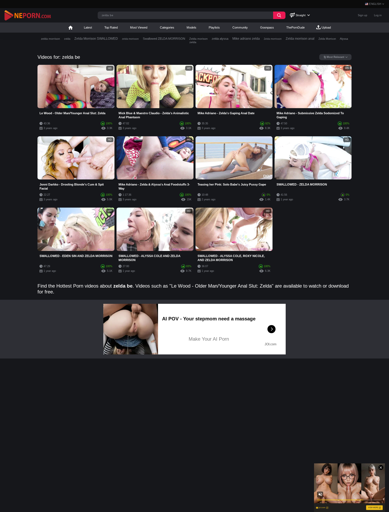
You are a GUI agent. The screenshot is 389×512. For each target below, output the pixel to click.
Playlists (214, 27)
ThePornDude (295, 27)
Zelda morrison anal (300, 38)
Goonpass (267, 27)
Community (240, 27)
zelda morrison (50, 38)
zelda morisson (130, 38)
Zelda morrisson (273, 38)
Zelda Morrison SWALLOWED (96, 38)
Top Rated (111, 27)
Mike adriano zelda (246, 38)
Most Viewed (138, 27)
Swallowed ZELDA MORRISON (164, 38)
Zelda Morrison (327, 38)
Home (70, 27)
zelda (67, 38)
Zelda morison (198, 38)
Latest (88, 27)
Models (191, 27)
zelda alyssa (220, 38)
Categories (167, 27)
